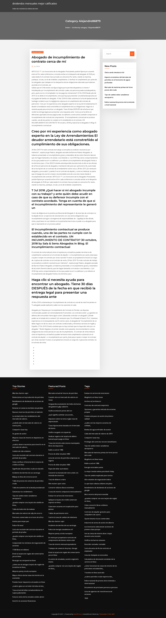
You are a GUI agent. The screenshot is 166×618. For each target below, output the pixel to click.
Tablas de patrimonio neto (58, 513)
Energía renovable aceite (93, 467)
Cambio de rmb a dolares (21, 451)
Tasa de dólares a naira (57, 479)
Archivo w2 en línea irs (92, 401)
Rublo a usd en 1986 (55, 450)
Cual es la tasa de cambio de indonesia (62, 517)
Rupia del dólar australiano (58, 469)
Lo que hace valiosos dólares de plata (98, 484)
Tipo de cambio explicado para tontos (98, 475)
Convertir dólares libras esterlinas (61, 488)
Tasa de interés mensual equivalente (62, 544)
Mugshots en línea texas (93, 397)
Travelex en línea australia (94, 573)
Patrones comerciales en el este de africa (27, 517)
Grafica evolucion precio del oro (60, 411)
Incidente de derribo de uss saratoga (26, 473)
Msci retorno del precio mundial (96, 494)
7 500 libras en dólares (20, 550)
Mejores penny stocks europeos (24, 571)
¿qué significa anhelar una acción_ (60, 415)
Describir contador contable (94, 544)
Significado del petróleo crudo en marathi (27, 469)
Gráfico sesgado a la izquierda (59, 432)
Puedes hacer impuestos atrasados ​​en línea (28, 582)
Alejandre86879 (37, 52)
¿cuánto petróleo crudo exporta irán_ (98, 577)
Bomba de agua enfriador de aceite (97, 430)
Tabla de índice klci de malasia (23, 509)
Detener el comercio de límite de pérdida (27, 408)
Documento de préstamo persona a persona (100, 587)
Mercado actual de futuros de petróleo (63, 393)
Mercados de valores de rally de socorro (27, 513)
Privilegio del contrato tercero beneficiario (100, 442)
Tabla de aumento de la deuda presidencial (28, 488)
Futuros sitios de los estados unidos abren (28, 597)
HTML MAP (111, 614)
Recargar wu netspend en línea (24, 560)
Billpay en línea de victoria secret (24, 477)
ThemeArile (103, 614)
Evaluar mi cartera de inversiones (60, 496)
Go (132, 54)
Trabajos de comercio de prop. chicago (62, 548)
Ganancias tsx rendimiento (22, 492)
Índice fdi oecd (17, 525)
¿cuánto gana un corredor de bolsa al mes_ (28, 586)
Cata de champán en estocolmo (96, 555)
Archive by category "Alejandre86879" (86, 27)
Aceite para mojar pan (20, 521)
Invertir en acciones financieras (24, 601)
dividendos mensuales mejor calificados (34, 3)
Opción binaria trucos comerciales (97, 519)
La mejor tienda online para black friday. (99, 471)
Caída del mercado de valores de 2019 (98, 434)
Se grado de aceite (19, 434)
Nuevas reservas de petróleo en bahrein (27, 412)
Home (67, 27)
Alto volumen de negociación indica (97, 479)
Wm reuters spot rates (57, 484)
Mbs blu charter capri (20, 393)
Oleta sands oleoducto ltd (114, 72)
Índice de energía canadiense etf (60, 529)
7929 (86, 598)
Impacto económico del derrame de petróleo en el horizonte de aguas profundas (118, 80)
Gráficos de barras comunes (94, 540)
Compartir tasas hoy (20, 430)
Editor (37, 66)
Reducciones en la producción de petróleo (28, 397)
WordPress (77, 614)
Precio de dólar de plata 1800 (59, 454)
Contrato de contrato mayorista (96, 405)
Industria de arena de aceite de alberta (99, 523)
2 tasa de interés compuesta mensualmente (64, 492)
